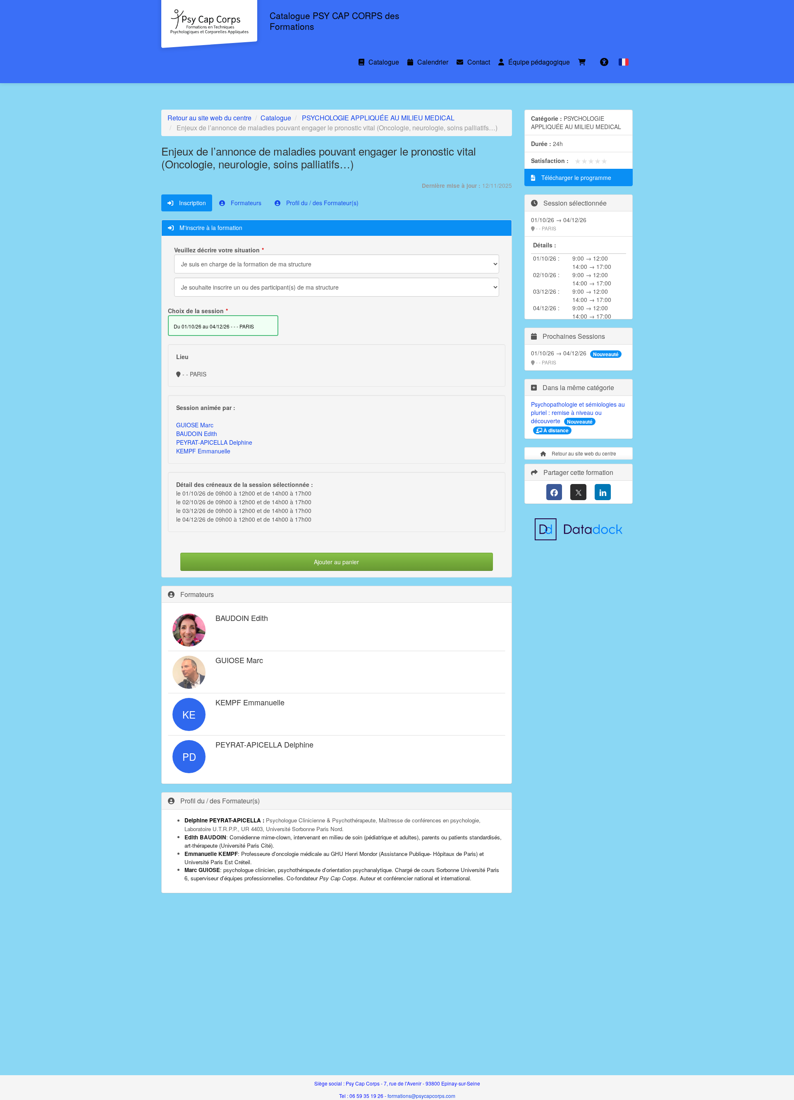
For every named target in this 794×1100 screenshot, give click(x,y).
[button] (624, 62)
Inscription (191, 203)
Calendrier (432, 62)
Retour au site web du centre (209, 117)
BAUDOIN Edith (196, 433)
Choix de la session (196, 311)
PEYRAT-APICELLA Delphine (214, 442)
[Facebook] (554, 492)
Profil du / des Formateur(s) (322, 203)
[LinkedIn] (603, 492)
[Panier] (584, 62)
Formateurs (245, 203)
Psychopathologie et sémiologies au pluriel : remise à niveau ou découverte (578, 412)
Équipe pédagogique (539, 62)
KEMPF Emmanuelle (203, 451)
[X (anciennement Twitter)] (578, 492)
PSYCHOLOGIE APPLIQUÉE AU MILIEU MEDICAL (378, 117)
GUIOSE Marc (194, 425)
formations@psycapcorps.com (421, 1095)
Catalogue (383, 62)
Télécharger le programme (575, 177)
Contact (478, 62)
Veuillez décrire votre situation (217, 250)
